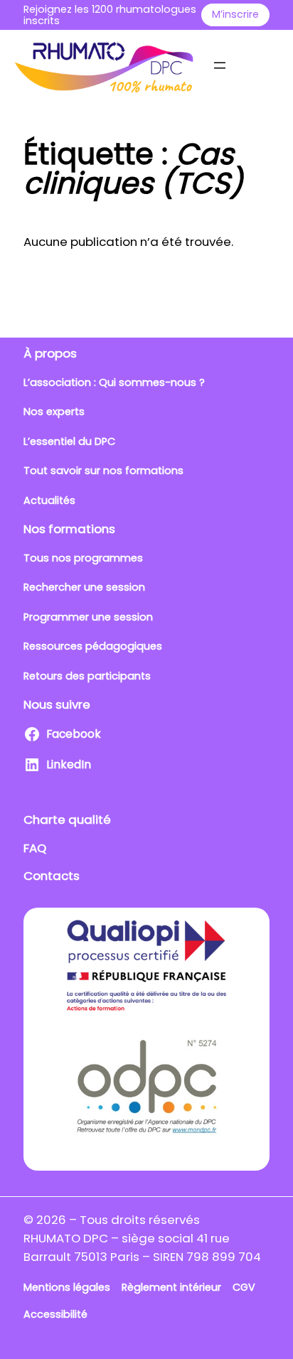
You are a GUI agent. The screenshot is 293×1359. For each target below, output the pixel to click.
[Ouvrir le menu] (219, 65)
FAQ (34, 847)
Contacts (51, 875)
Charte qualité (67, 819)
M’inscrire (235, 14)
